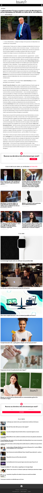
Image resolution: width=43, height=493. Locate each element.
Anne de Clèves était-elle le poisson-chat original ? (17, 426)
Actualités (33, 166)
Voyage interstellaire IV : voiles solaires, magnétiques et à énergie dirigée (17, 467)
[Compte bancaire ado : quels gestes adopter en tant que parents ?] (21, 330)
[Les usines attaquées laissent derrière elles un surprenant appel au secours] (3, 433)
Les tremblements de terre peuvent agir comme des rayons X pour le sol (22, 462)
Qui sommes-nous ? (15, 491)
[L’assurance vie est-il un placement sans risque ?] (21, 357)
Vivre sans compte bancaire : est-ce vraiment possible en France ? (18, 315)
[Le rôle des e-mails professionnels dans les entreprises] (21, 275)
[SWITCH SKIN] (41, 5)
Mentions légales (23, 491)
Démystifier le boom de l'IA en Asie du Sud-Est (16, 457)
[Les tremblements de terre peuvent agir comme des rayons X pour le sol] (3, 463)
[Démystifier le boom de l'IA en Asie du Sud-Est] (3, 459)
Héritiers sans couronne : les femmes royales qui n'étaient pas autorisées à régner (24, 469)
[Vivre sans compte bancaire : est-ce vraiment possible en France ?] (21, 302)
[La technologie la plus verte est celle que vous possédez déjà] (21, 248)
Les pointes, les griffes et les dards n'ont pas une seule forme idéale (21, 474)
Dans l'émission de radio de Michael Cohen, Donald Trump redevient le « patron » (10, 183)
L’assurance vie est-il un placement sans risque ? (13, 370)
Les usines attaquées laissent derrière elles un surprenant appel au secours (22, 431)
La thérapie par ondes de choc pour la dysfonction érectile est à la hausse (22, 421)
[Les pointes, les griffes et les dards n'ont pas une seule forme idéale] (3, 476)
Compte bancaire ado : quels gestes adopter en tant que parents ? (18, 342)
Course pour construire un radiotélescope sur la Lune (12, 479)
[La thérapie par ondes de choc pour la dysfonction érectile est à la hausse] (3, 423)
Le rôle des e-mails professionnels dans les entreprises (15, 288)
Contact (29, 491)
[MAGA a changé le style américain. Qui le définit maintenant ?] (32, 196)
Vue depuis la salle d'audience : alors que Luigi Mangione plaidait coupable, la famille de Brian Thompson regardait (10, 225)
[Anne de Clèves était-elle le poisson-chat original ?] (3, 428)
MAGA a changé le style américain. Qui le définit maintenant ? (31, 204)
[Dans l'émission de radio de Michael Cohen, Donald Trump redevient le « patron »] (11, 175)
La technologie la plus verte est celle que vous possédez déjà (17, 261)
